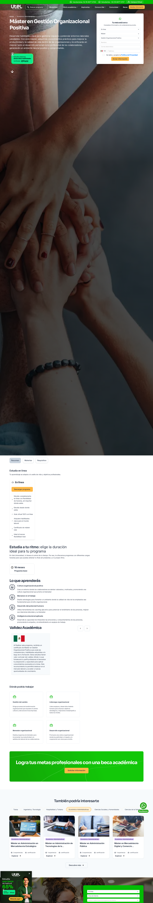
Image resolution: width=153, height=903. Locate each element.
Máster (12, 16)
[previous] (80, 628)
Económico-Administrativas (26, 16)
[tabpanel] (50, 606)
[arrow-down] (12, 71)
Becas (125, 7)
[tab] (15, 460)
